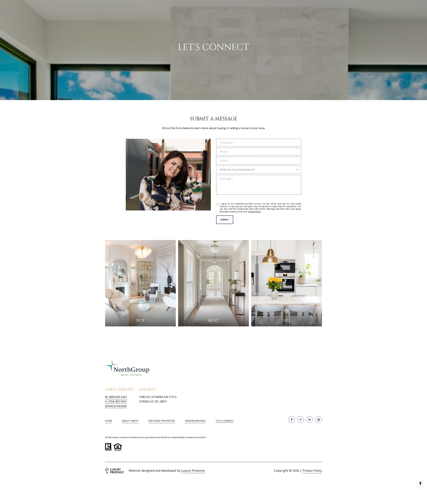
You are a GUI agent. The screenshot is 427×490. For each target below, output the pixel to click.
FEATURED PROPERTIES (161, 420)
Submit (224, 219)
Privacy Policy (254, 211)
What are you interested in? (237, 169)
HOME (108, 420)
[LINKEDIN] (309, 419)
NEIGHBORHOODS (195, 420)
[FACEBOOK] (291, 419)
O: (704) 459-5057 (116, 401)
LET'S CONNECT (225, 420)
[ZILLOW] (318, 419)
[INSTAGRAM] (300, 419)
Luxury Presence (193, 470)
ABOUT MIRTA (130, 420)
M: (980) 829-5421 (116, 397)
